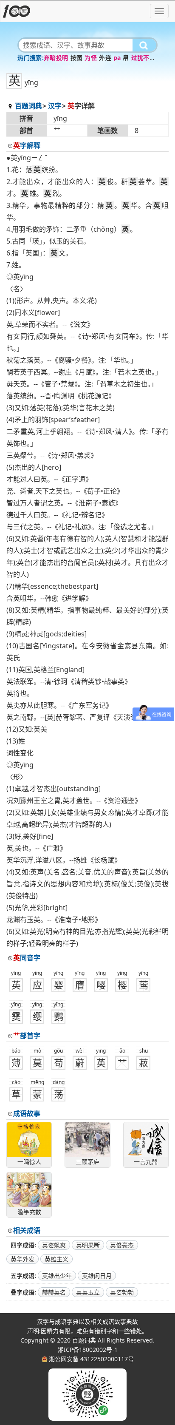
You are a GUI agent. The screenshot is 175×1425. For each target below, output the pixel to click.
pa (117, 58)
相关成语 (26, 1230)
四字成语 (22, 1245)
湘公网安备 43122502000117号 (91, 1359)
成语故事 (26, 1113)
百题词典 (28, 106)
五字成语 (22, 1276)
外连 (105, 58)
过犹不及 (143, 58)
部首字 (26, 1035)
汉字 (55, 106)
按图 (77, 58)
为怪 (91, 58)
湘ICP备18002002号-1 (88, 1350)
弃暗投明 (56, 58)
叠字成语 (22, 1292)
